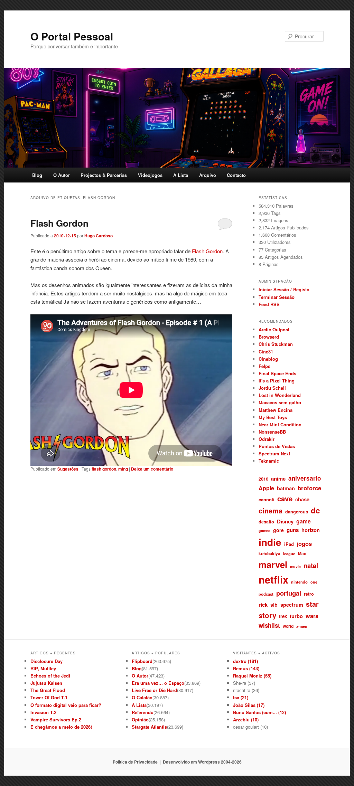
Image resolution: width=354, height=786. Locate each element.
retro (309, 594)
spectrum (291, 604)
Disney (285, 521)
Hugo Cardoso (98, 236)
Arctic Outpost (274, 329)
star (312, 604)
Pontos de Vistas (277, 446)
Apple (266, 488)
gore (278, 530)
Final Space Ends (277, 373)
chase (302, 499)
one (313, 582)
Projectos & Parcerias (104, 175)
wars (312, 616)
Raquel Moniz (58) (252, 675)
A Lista (180, 175)
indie (270, 542)
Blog (37, 175)
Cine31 (266, 351)
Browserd (269, 336)
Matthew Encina (275, 410)
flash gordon (104, 469)
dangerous (296, 512)
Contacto (236, 175)
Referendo (142, 712)
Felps (264, 366)
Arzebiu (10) (246, 719)
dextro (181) (245, 661)
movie (295, 566)
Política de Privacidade (135, 762)
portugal (288, 593)
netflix (273, 579)
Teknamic (269, 460)
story (267, 615)
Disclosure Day (46, 661)
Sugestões (67, 469)
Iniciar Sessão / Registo (284, 289)
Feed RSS (269, 304)
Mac (302, 553)
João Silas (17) (248, 705)
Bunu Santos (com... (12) (259, 712)
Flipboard (142, 661)
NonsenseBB (272, 431)
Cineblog (268, 359)
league (289, 553)
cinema (270, 510)
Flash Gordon (59, 223)
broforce (309, 488)
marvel (273, 564)
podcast (266, 594)
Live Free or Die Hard (154, 690)
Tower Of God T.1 (48, 697)
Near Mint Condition (280, 424)
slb (274, 604)
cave (284, 498)
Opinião (140, 719)
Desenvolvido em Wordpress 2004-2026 (202, 762)
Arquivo (207, 175)
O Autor (61, 175)
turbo (296, 616)
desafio (266, 522)
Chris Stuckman (276, 344)
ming (123, 469)
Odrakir (266, 439)
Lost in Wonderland (280, 395)
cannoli (266, 499)
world (288, 626)
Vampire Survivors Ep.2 (55, 719)
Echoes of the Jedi (50, 675)
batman (286, 488)
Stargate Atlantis (149, 726)
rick (263, 604)
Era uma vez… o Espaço (158, 683)
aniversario (304, 478)
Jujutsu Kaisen (46, 683)
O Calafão (142, 697)
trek (283, 616)
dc (315, 510)
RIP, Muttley (43, 668)
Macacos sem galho (280, 402)
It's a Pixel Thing (277, 380)
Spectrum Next (274, 453)
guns (293, 530)
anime (278, 478)
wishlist (269, 625)
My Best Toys (273, 417)
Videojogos (150, 175)
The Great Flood (47, 690)
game (303, 521)
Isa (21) (240, 697)
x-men (301, 626)
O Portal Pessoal (71, 36)
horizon (310, 530)
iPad (289, 544)
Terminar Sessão (277, 297)
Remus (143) (246, 668)
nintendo (299, 582)
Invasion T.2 (43, 712)
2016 (263, 478)
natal (311, 565)
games (264, 530)
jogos (304, 543)
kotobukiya (269, 553)
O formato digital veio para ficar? (65, 705)
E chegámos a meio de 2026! (61, 726)
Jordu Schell (272, 388)
